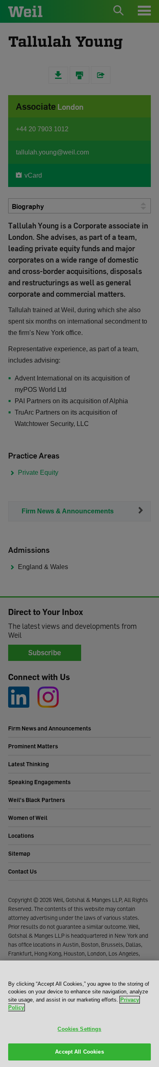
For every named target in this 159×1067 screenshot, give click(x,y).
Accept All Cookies (79, 1052)
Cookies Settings (79, 1029)
